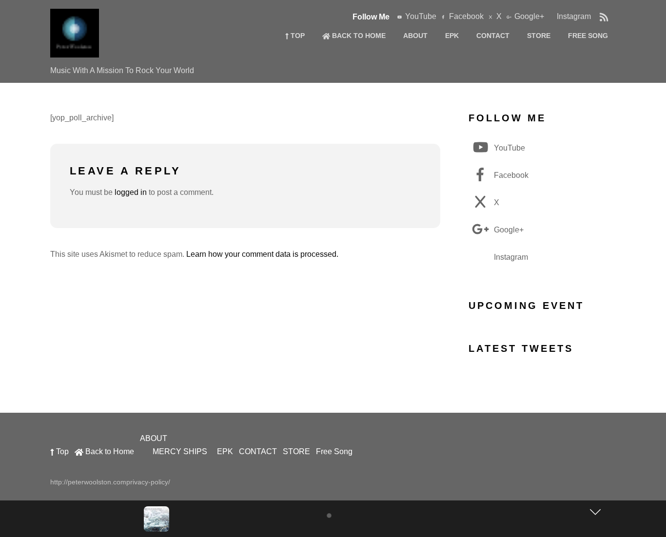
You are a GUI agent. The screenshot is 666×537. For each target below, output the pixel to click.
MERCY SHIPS (180, 451)
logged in (131, 192)
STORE (538, 35)
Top (297, 35)
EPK (452, 35)
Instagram (573, 16)
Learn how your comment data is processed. (262, 254)
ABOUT (415, 35)
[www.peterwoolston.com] (74, 52)
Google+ (528, 16)
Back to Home (358, 35)
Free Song (588, 35)
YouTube (419, 16)
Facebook (465, 16)
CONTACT (492, 35)
